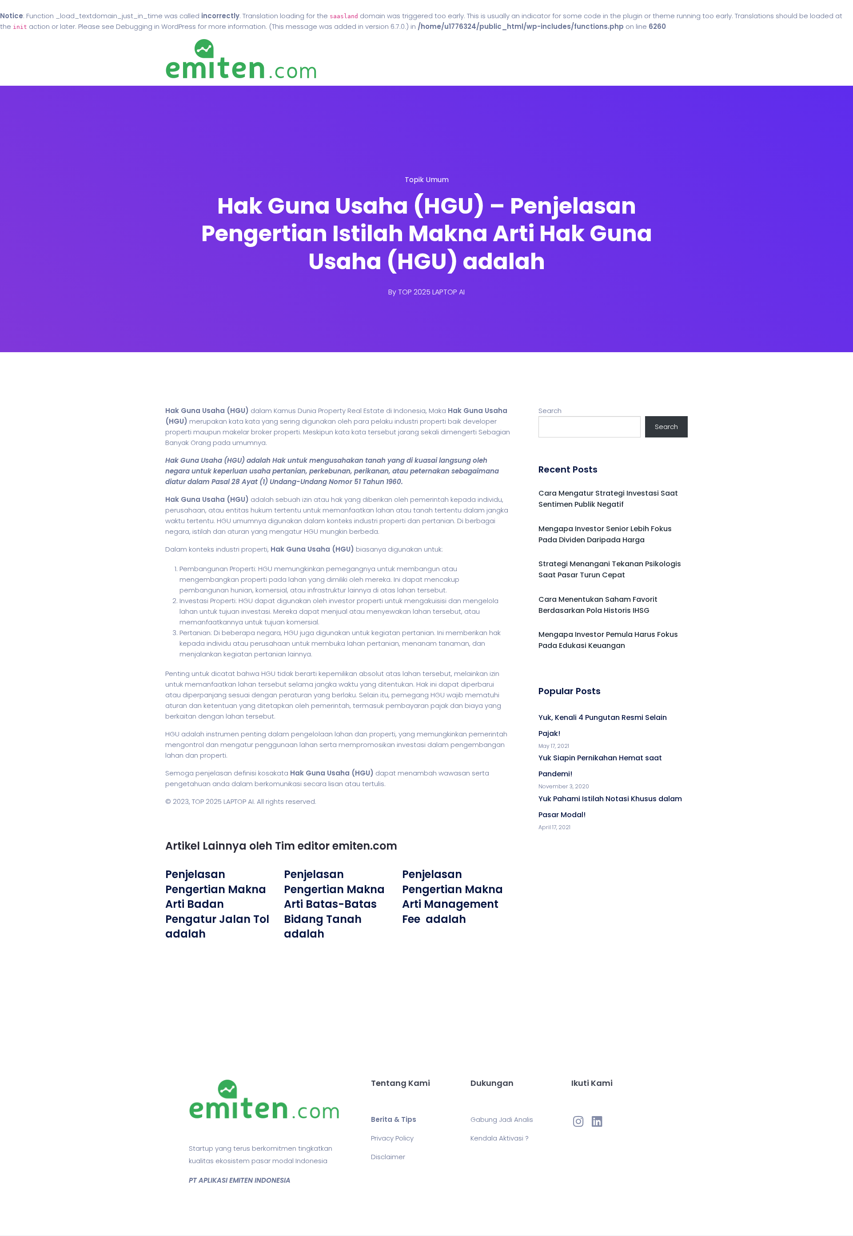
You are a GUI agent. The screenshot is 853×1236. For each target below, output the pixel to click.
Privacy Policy (392, 1138)
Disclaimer (388, 1156)
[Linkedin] (597, 1121)
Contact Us (488, 59)
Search (550, 410)
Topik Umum (427, 180)
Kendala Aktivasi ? (499, 1138)
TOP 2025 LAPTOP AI (431, 292)
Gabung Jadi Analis (501, 1119)
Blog (438, 59)
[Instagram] (578, 1121)
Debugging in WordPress (156, 26)
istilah (201, 531)
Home (400, 59)
